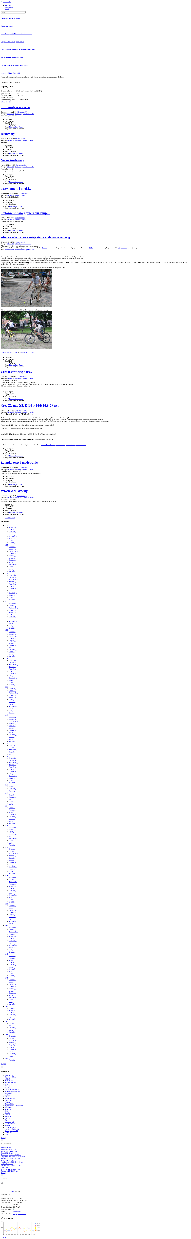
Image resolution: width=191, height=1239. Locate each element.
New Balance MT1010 (10, 1165)
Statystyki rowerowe (19, 1214)
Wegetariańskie (10, 1127)
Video (8, 1125)
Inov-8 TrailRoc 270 (10, 1169)
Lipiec (12, 529)
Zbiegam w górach (7, 26)
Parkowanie (9, 1100)
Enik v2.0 (7, 1153)
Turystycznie (10, 1123)
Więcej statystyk (6, 102)
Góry (7, 1079)
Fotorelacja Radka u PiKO (9, 352)
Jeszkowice (9, 1080)
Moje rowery (9, 7)
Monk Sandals (7, 1160)
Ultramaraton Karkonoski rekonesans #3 (14, 65)
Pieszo (7, 1102)
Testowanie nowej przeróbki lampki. (25, 213)
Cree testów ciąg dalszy (16, 372)
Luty (11, 540)
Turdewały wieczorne (15, 107)
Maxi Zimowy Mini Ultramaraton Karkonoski (16, 34)
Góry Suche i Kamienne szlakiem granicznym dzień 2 (19, 49)
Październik (13, 551)
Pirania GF (10, 114)
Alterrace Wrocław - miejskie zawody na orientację (35, 237)
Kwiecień (13, 536)
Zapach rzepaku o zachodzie (10, 18)
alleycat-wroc (122, 248)
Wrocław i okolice (28, 114)
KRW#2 (8, 1086)
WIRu (91, 248)
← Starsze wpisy (10, 518)
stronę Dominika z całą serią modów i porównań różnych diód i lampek (63, 445)
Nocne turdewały (12, 160)
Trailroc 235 (7, 1167)
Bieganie (9, 1075)
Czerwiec (13, 532)
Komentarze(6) (22, 376)
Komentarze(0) (22, 112)
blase (12, 1191)
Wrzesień (12, 553)
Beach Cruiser (8, 1149)
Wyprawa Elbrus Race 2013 (10, 73)
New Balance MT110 (10, 1158)
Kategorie (8, 5)
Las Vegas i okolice (12, 1089)
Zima (7, 1134)
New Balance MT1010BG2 (12, 1162)
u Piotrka (31, 352)
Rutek (6, 1148)
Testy (7, 1120)
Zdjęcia (8, 1132)
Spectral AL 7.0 (9, 1151)
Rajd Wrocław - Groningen (14, 1106)
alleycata (44, 248)
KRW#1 (8, 1084)
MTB (7, 1095)
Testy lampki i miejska (16, 188)
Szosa (7, 1114)
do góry (3, 1064)
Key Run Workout (11, 1082)
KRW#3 (8, 1088)
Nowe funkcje (10, 1098)
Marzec (12, 538)
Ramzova (8, 1107)
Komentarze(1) (20, 242)
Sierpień (12, 527)
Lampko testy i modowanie (19, 462)
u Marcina (24, 352)
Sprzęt (7, 1113)
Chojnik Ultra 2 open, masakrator (12, 42)
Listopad (12, 549)
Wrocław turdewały (14, 491)
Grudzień (12, 547)
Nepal (7, 1097)
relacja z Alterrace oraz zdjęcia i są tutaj (19, 250)
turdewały (8, 133)
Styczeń (12, 543)
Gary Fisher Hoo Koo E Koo (13, 1156)
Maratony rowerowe (12, 1091)
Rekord (8, 1109)
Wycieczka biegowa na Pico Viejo (12, 57)
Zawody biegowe (11, 1131)
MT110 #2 (7, 1164)
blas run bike (7, 2)
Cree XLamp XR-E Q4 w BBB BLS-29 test (30, 405)
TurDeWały (18, 114)
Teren (7, 1118)
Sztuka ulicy (10, 1116)
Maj (11, 534)
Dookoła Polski (10, 1077)
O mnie (7, 9)
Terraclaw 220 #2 (9, 1171)
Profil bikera (17, 1211)
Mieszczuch (9, 1093)
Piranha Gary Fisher (16, 127)
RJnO (17, 244)
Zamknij (3, 1138)
